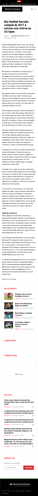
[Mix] (25, 362)
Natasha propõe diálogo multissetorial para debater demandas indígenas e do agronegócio (18, 431)
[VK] (29, 362)
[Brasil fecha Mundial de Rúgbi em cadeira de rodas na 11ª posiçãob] (8, 305)
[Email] (20, 362)
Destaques (7, 406)
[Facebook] (6, 362)
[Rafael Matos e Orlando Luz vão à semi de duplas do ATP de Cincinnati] (8, 315)
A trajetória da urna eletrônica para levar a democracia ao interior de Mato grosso (19, 412)
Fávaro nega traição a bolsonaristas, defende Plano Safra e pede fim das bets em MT (19, 402)
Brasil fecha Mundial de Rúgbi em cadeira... (23, 305)
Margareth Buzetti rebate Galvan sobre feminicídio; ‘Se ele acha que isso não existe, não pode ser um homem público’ (18, 442)
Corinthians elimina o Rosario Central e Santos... (22, 324)
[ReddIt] (15, 362)
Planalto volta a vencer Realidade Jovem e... (23, 295)
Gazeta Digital (11, 279)
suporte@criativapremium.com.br (20, 35)
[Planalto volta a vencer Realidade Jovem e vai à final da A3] (8, 296)
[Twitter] (11, 362)
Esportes (6, 35)
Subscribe (28, 467)
